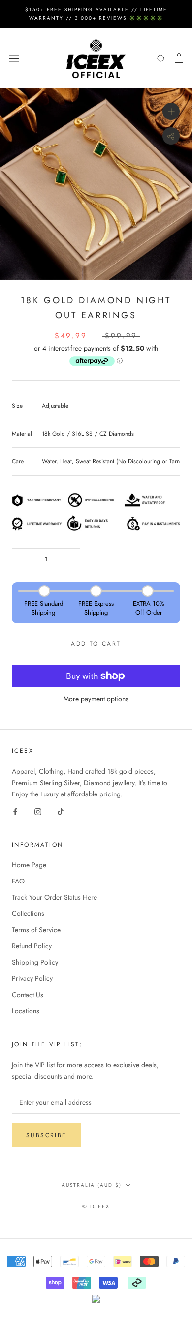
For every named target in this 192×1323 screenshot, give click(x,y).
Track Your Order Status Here (54, 897)
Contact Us (27, 995)
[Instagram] (37, 811)
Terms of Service (36, 930)
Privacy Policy (32, 978)
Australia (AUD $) (92, 1185)
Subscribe (46, 1135)
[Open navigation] (14, 58)
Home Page (29, 865)
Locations (25, 1011)
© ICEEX (96, 1206)
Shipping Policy (35, 962)
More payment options (96, 699)
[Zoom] (171, 111)
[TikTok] (60, 811)
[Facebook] (15, 811)
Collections (28, 913)
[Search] (161, 58)
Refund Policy (32, 946)
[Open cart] (179, 58)
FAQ (18, 881)
